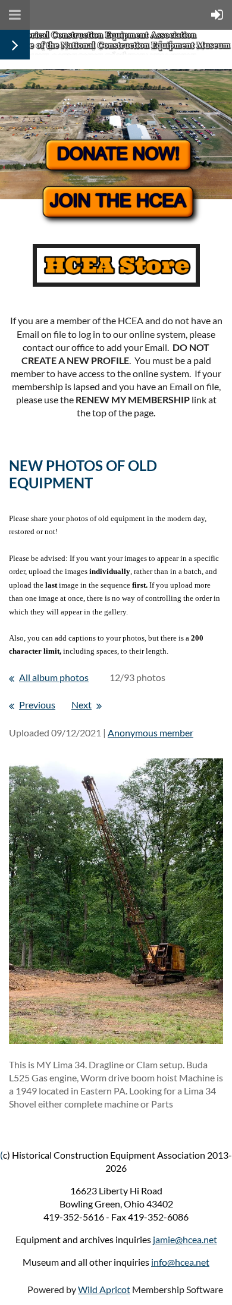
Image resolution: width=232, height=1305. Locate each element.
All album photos (54, 677)
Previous (37, 704)
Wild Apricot (104, 1289)
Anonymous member (150, 732)
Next (81, 704)
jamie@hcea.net (185, 1239)
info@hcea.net (180, 1262)
